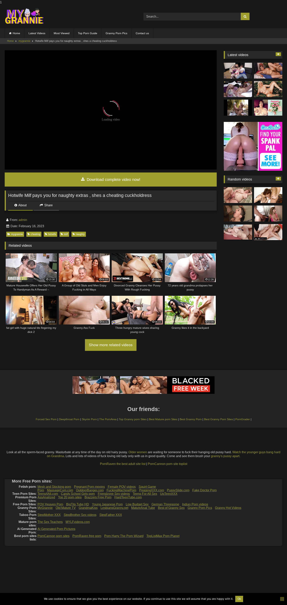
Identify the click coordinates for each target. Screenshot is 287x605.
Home (16, 33)
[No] (282, 599)
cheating (35, 234)
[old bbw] (238, 195)
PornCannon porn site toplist (167, 464)
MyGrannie (45, 507)
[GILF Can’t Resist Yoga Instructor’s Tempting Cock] (268, 232)
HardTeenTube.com (128, 497)
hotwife (52, 234)
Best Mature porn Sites (163, 419)
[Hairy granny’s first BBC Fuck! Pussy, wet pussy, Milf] (238, 214)
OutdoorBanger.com (90, 490)
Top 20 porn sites (70, 497)
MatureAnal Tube (143, 507)
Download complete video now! (113, 179)
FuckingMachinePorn (121, 490)
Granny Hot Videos (228, 507)
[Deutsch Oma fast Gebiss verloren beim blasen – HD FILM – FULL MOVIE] (268, 195)
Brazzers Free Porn (98, 497)
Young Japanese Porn (107, 504)
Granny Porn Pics (116, 33)
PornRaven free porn (86, 536)
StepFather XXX (110, 515)
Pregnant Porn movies (89, 486)
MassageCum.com (60, 490)
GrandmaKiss (88, 507)
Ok (239, 598)
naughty (80, 234)
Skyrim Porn (89, 419)
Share (48, 205)
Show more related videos (111, 345)
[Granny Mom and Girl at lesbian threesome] (238, 89)
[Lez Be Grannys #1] (238, 108)
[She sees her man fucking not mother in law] (268, 214)
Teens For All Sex (145, 493)
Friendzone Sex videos (114, 493)
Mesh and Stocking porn (54, 486)
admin (23, 220)
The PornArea (108, 419)
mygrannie (24, 40)
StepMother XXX (49, 515)
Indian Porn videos (195, 504)
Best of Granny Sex (171, 507)
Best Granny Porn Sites (218, 419)
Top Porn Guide (87, 33)
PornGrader (242, 419)
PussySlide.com (178, 490)
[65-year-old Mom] (268, 71)
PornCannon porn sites (53, 536)
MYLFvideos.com (78, 522)
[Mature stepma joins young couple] (238, 71)
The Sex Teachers (50, 522)
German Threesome (165, 504)
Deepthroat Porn (69, 419)
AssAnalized (46, 497)
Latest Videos (37, 33)
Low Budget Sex (137, 504)
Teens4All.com (47, 493)
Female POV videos (122, 486)
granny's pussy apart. (225, 456)
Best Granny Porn (191, 419)
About (22, 205)
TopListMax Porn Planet (162, 536)
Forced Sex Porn (46, 419)
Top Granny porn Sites (133, 419)
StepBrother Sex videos (80, 515)
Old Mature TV (66, 507)
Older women (137, 452)
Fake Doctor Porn (204, 490)
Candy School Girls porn (78, 493)
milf (66, 234)
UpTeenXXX (168, 493)
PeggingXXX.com (151, 490)
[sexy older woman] (238, 232)
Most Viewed (62, 33)
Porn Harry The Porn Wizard (124, 536)
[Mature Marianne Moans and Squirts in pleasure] (268, 89)
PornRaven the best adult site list (122, 464)
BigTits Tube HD (77, 504)
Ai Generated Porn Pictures (56, 529)
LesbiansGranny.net (114, 507)
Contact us (142, 33)
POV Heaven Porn (50, 504)
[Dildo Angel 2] (268, 108)
